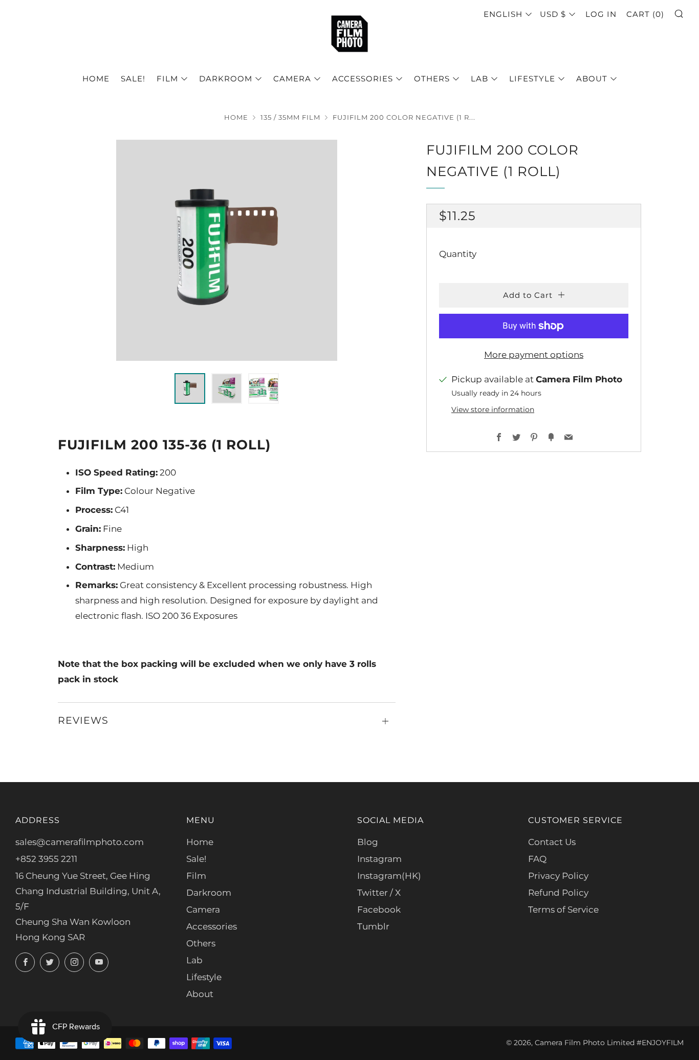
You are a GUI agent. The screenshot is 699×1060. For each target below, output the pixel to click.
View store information (492, 409)
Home (96, 78)
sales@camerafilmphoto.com (79, 842)
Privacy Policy (558, 876)
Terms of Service (563, 909)
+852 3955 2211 (46, 859)
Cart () (645, 14)
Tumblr (373, 926)
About (591, 78)
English (503, 14)
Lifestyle (532, 78)
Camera (292, 78)
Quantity (457, 254)
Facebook (379, 909)
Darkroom (225, 78)
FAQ (537, 859)
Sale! (133, 78)
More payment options (533, 355)
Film (167, 78)
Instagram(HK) (389, 876)
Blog (367, 842)
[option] (226, 250)
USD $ (553, 14)
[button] (189, 388)
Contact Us (552, 842)
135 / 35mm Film (290, 117)
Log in (601, 14)
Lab (479, 78)
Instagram (379, 859)
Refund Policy (558, 893)
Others (432, 78)
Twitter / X (379, 893)
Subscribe (616, 1016)
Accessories (362, 78)
